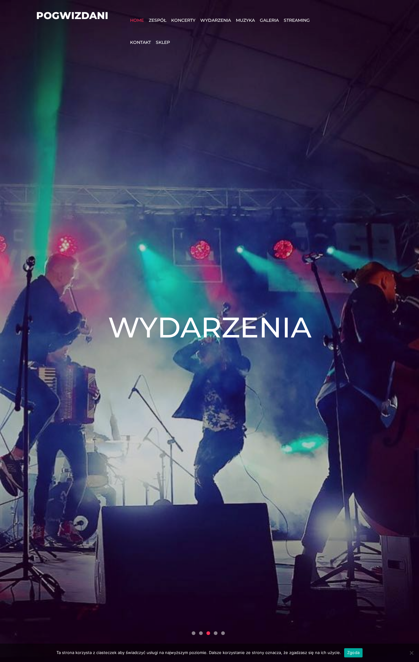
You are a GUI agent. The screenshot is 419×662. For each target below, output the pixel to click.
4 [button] (215, 633)
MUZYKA (245, 20)
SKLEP (163, 42)
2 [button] (201, 633)
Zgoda (353, 652)
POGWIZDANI (72, 15)
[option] (209, 331)
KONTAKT (140, 42)
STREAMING (297, 20)
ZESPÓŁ (157, 20)
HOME (137, 20)
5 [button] (223, 633)
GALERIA (269, 20)
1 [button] (193, 633)
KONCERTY (183, 20)
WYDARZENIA (215, 20)
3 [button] (208, 633)
